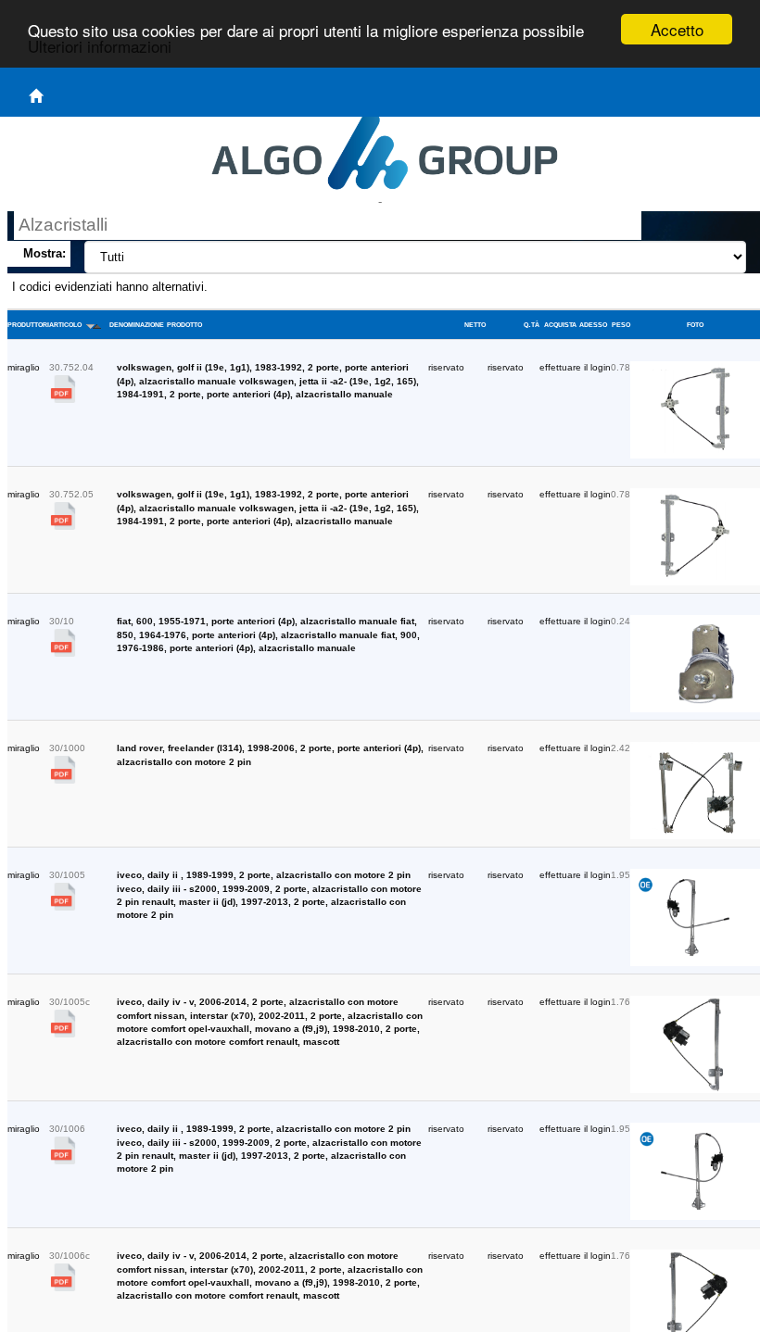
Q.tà (531, 324)
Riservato (446, 367)
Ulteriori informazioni (99, 45)
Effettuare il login (575, 367)
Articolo (66, 324)
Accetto (677, 29)
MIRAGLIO (23, 367)
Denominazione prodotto (155, 324)
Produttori (28, 324)
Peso (621, 324)
